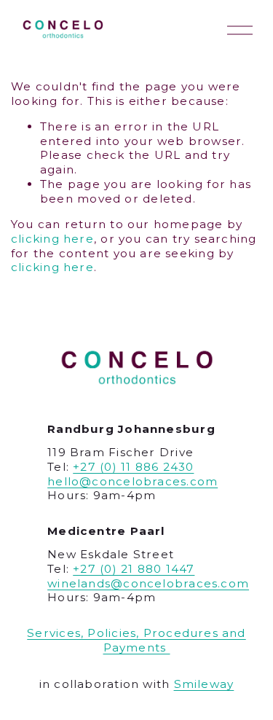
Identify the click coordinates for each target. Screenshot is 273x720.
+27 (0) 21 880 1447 (133, 569)
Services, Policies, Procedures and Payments (136, 640)
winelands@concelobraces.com (148, 583)
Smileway (204, 684)
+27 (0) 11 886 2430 (133, 467)
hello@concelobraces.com (132, 481)
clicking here (52, 239)
